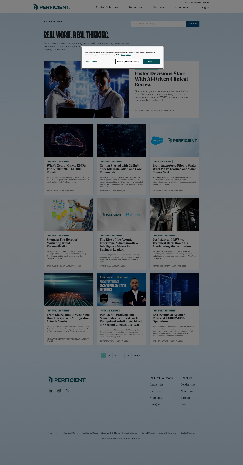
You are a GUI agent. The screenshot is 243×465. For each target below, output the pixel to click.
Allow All (151, 62)
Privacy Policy (126, 55)
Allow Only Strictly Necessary (128, 62)
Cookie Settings (91, 62)
